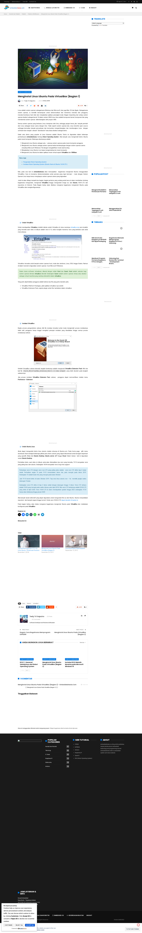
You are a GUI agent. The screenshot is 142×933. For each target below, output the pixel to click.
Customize (8, 925)
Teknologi (48, 750)
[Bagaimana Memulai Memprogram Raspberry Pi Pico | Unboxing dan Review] (116, 230)
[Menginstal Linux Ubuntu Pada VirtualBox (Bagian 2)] (52, 541)
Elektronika (35, 8)
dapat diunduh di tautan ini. (69, 500)
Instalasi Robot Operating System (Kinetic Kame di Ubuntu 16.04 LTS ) (45, 164)
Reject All (19, 925)
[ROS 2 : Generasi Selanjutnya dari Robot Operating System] (30, 653)
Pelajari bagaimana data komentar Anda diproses (63, 728)
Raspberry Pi (48, 758)
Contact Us (32, 1)
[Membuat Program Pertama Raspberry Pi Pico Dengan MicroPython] (99, 251)
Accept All (30, 925)
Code (83, 8)
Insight (94, 8)
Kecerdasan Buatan (76, 915)
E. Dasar (47, 754)
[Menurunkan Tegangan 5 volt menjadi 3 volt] (99, 201)
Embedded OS (70, 8)
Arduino (47, 766)
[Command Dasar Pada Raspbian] (76, 541)
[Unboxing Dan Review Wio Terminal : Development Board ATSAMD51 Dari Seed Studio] (116, 251)
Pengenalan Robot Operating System (35, 162)
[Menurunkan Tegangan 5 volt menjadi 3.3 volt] (116, 182)
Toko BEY (25, 1)
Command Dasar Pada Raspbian (75, 548)
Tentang (6, 1)
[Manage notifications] (138, 924)
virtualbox (35, 603)
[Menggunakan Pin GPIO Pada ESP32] (116, 201)
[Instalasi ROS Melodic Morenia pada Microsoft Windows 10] (75, 653)
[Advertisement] (53, 31)
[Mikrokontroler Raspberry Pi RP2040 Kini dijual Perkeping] (99, 230)
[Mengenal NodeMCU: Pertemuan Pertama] (99, 182)
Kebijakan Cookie (39, 930)
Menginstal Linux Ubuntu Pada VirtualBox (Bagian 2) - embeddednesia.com (47, 685)
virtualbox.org (75, 227)
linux (23, 603)
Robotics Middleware (25, 92)
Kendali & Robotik (52, 8)
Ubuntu (29, 603)
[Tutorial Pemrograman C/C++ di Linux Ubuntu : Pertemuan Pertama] (29, 541)
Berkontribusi (16, 1)
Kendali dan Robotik (51, 746)
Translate (104, 25)
